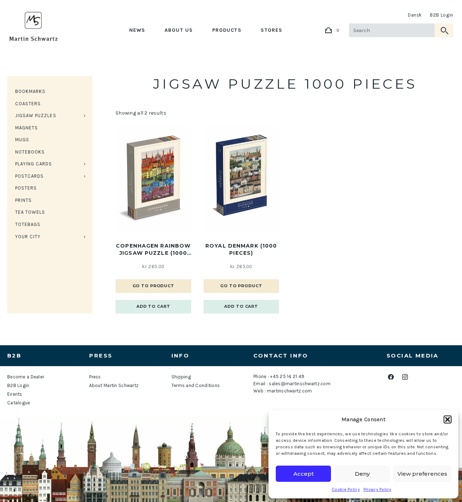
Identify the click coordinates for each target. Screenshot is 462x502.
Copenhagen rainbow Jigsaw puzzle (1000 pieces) (153, 250)
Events (14, 394)
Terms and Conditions (195, 385)
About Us (179, 30)
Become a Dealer (25, 376)
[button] (447, 419)
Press (95, 376)
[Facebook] (391, 377)
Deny (362, 473)
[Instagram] (405, 377)
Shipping (181, 376)
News (137, 30)
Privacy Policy (377, 489)
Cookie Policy (346, 489)
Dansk (415, 15)
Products (226, 30)
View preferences (422, 473)
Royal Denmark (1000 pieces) (241, 249)
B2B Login (441, 15)
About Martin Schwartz (114, 385)
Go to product (153, 285)
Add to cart (153, 306)
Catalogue (18, 402)
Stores (271, 30)
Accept (303, 473)
